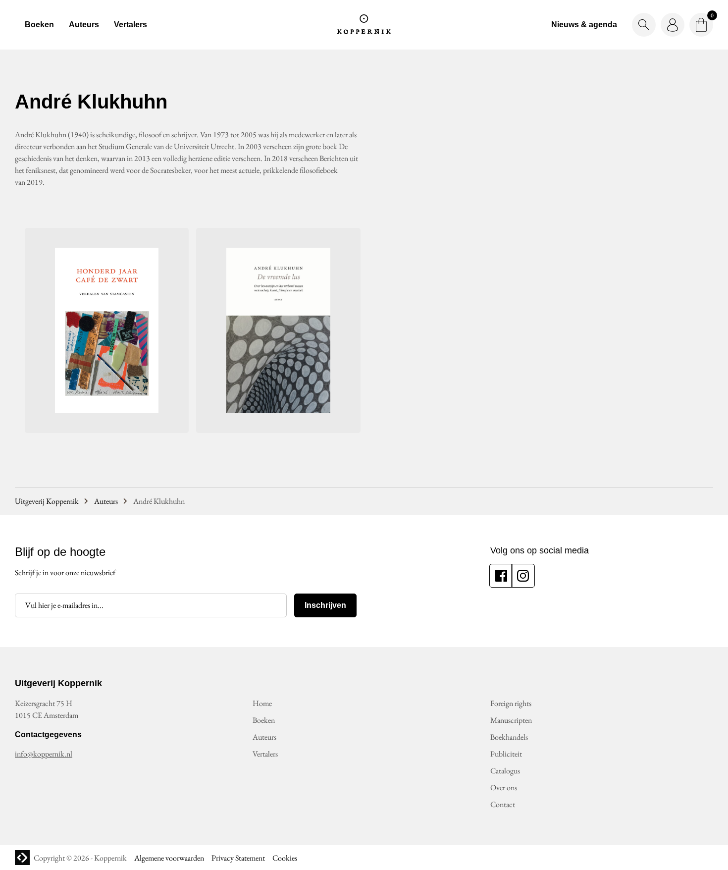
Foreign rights (510, 703)
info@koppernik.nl (43, 754)
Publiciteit (506, 754)
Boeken (39, 24)
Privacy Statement (238, 858)
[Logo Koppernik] (364, 25)
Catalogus (505, 770)
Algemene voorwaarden (169, 858)
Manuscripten (511, 720)
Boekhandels (509, 737)
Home (262, 703)
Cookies (284, 858)
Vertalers (130, 24)
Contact (502, 804)
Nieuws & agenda (584, 24)
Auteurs (84, 24)
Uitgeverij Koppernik (47, 501)
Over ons (503, 787)
